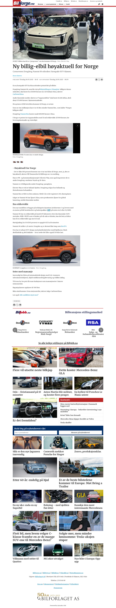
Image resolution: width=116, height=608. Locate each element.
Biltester (61, 4)
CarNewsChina (18, 94)
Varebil (68, 4)
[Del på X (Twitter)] (99, 79)
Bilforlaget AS (40, 577)
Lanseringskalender (51, 4)
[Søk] (99, 4)
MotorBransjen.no (83, 1)
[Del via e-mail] (102, 79)
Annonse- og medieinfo (96, 1)
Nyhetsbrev (74, 584)
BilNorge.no (37, 573)
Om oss (40, 584)
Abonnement (49, 584)
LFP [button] (49, 210)
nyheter (17, 301)
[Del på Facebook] (96, 79)
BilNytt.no (66, 1)
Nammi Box (24, 114)
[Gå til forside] (23, 3)
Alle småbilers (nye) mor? (29, 295)
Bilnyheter (40, 4)
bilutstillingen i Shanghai (49, 89)
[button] (15, 330)
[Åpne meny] (102, 4)
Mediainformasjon (62, 584)
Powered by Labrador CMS (58, 605)
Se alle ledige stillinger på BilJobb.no (58, 343)
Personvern (58, 588)
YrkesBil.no (59, 1)
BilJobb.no (74, 1)
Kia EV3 (63, 226)
